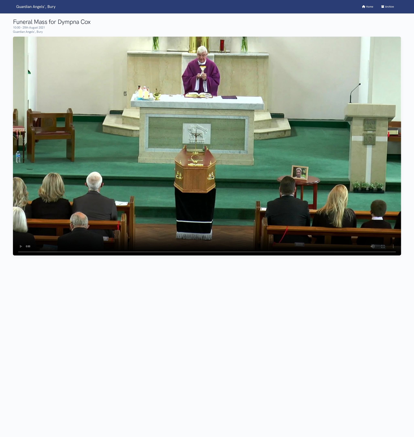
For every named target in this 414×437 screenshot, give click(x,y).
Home (369, 6)
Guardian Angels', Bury (35, 6)
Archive (389, 6)
